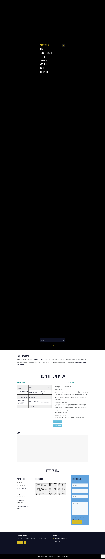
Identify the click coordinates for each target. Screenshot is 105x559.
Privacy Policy (65, 553)
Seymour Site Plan (58, 422)
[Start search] (63, 340)
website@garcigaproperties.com (61, 535)
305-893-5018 (58, 538)
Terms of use (59, 553)
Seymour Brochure (58, 418)
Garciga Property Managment (42, 553)
